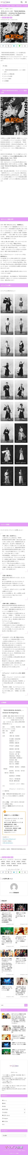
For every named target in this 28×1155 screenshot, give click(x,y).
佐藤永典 (3, 861)
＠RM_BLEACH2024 (7, 843)
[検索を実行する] (25, 1005)
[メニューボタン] (26, 2)
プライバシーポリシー (12, 1150)
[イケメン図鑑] (5, 2)
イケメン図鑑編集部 (14, 892)
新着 (4, 1103)
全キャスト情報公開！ (9, 74)
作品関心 (4, 17)
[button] (3, 46)
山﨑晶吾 (18, 861)
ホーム (5, 1100)
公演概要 (6, 81)
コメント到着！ (8, 78)
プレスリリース (18, 859)
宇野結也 (8, 861)
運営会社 (24, 1150)
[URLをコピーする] (25, 46)
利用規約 (19, 1150)
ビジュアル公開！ (8, 76)
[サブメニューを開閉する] (25, 1109)
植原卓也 (24, 863)
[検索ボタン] (21, 2)
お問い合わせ (6, 1115)
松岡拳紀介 (13, 863)
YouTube (6, 1121)
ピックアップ (10, 859)
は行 (8, 17)
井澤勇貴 (24, 859)
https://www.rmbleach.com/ (9, 839)
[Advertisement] (14, 197)
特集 (11, 17)
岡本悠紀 (23, 861)
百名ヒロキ (3, 865)
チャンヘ (4, 859)
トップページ (5, 1150)
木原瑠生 (8, 863)
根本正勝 (19, 863)
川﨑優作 (3, 863)
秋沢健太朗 (9, 865)
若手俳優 (5, 1109)
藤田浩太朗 (15, 865)
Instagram (5, 1118)
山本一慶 (13, 861)
